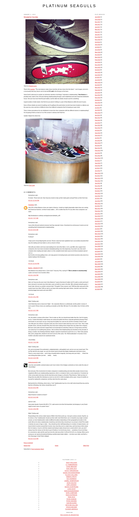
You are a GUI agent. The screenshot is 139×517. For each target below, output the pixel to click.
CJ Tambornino (71, 464)
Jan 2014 (97, 123)
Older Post (86, 445)
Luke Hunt (71, 489)
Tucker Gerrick (71, 509)
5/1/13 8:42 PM (33, 387)
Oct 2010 (97, 221)
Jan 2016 (97, 62)
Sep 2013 (97, 133)
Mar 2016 (97, 57)
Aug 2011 (97, 196)
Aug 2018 (97, 19)
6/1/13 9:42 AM (33, 397)
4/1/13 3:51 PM (33, 297)
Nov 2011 (97, 188)
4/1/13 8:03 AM (33, 230)
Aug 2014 (97, 105)
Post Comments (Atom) (37, 449)
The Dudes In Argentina (69, 515)
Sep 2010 (97, 223)
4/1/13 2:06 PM (33, 275)
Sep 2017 (97, 24)
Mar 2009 (97, 269)
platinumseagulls (33, 362)
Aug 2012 (97, 165)
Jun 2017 (97, 27)
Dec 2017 (97, 22)
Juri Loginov (72, 485)
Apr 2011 (97, 206)
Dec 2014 (97, 95)
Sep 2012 (97, 163)
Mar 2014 (97, 117)
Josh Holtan (71, 483)
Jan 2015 (97, 92)
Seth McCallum (71, 505)
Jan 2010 (97, 244)
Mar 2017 (97, 29)
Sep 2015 (97, 72)
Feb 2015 (97, 90)
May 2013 (97, 143)
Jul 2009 (97, 259)
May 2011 (97, 203)
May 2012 (97, 173)
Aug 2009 (97, 256)
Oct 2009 (97, 251)
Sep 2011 (97, 193)
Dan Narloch (71, 468)
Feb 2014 (97, 120)
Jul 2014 (97, 107)
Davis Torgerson (71, 470)
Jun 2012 (97, 170)
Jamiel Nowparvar (71, 481)
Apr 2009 (97, 266)
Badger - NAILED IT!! (34, 268)
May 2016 (97, 52)
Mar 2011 (97, 208)
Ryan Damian (72, 499)
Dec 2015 (97, 65)
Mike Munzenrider (71, 491)
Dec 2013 (97, 125)
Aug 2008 (97, 286)
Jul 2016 (97, 47)
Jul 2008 (97, 289)
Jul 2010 (97, 228)
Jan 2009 (97, 274)
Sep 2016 (97, 44)
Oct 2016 (97, 42)
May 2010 (97, 233)
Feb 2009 (97, 271)
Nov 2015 (97, 67)
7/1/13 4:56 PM (33, 409)
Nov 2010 (97, 218)
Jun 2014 (97, 110)
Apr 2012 (97, 175)
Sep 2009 (97, 254)
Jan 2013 (97, 153)
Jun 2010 (97, 231)
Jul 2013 (97, 138)
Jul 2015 (97, 77)
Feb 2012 (97, 181)
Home (56, 445)
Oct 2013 (97, 130)
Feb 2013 (97, 150)
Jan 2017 (97, 34)
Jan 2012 (97, 183)
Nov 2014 (97, 97)
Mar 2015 (97, 87)
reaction (32, 89)
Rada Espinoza (71, 495)
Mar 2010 (97, 239)
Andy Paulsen (71, 462)
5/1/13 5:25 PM (33, 358)
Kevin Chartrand (71, 487)
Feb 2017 (97, 32)
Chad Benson (71, 466)
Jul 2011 (97, 198)
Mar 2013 (97, 148)
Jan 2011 (97, 213)
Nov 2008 (97, 279)
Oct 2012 (97, 160)
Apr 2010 (97, 236)
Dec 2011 (97, 186)
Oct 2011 (97, 191)
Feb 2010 (97, 241)
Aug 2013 (97, 135)
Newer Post (27, 445)
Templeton (31, 205)
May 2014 (97, 112)
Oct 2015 (97, 70)
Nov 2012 (97, 158)
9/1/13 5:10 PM (33, 438)
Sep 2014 (97, 102)
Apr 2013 (97, 145)
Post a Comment (28, 443)
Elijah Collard (71, 475)
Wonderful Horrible (31, 17)
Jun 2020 (97, 17)
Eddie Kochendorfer (71, 472)
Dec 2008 (97, 276)
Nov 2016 (97, 39)
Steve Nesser (71, 507)
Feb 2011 (97, 211)
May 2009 (97, 264)
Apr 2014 (97, 115)
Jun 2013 (97, 140)
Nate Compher (71, 493)
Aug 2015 (97, 75)
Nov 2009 (97, 249)
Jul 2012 (97, 168)
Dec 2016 (97, 37)
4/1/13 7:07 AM (33, 218)
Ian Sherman (72, 479)
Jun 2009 (97, 261)
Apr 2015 (97, 85)
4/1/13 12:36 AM (33, 200)
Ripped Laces (33, 86)
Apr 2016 (97, 54)
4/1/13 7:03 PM (33, 342)
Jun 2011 (97, 201)
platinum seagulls (69, 6)
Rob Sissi (71, 497)
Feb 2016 (97, 60)
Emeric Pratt (71, 476)
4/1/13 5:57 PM (33, 310)
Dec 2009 (97, 246)
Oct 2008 (97, 281)
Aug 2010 (97, 226)
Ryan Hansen (71, 501)
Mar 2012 (97, 178)
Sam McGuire (71, 503)
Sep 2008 (97, 284)
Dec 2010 (97, 216)
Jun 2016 (97, 49)
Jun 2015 (97, 80)
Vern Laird (32, 185)
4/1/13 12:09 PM (33, 263)
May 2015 (97, 82)
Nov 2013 (97, 128)
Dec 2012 (97, 155)
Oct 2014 (97, 100)
